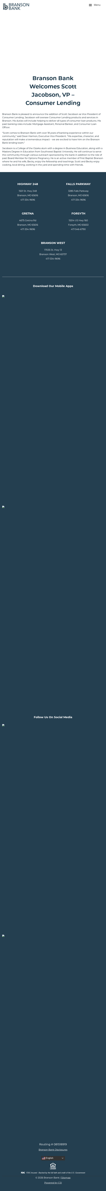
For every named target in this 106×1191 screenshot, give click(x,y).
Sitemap (66, 1177)
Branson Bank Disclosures (53, 1149)
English (49, 1158)
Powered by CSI (53, 1183)
